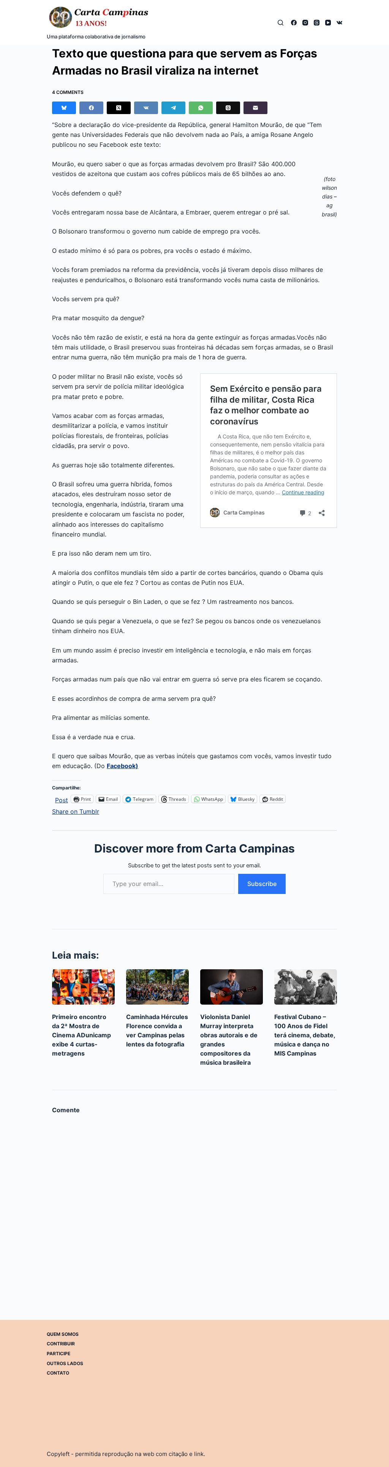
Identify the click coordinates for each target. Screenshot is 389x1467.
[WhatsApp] (201, 108)
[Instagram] (305, 22)
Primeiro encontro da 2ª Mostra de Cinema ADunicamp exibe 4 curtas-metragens (81, 1035)
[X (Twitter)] (119, 108)
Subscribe (262, 884)
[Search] (280, 22)
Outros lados (65, 1363)
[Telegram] (173, 108)
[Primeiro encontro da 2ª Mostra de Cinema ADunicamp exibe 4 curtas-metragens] (83, 987)
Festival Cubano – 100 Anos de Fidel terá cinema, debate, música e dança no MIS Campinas (304, 1035)
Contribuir (61, 1343)
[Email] (255, 108)
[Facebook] (294, 22)
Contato (58, 1373)
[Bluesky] (64, 108)
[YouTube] (328, 22)
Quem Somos (63, 1334)
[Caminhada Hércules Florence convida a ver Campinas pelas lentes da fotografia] (157, 987)
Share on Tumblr (75, 810)
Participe (58, 1353)
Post (61, 799)
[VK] (339, 22)
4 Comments (68, 92)
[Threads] (316, 22)
